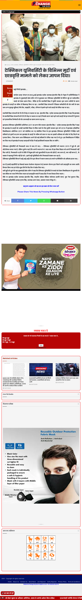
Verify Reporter (52, 582)
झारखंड (16, 65)
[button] (78, 212)
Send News (32, 582)
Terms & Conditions (74, 582)
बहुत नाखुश (7, 340)
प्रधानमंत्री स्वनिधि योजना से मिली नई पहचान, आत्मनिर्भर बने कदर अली (40, 380)
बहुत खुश (6, 338)
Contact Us (23, 582)
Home (8, 65)
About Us (16, 582)
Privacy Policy (62, 582)
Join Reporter (41, 582)
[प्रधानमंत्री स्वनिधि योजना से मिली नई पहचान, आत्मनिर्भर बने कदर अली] (41, 369)
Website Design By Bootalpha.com (35, 584)
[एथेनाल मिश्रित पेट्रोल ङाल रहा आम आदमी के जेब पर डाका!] (67, 369)
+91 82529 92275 (53, 584)
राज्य (12, 65)
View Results (41, 348)
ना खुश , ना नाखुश (9, 342)
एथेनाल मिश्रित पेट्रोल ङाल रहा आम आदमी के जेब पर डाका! (67, 379)
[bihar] (41, 5)
